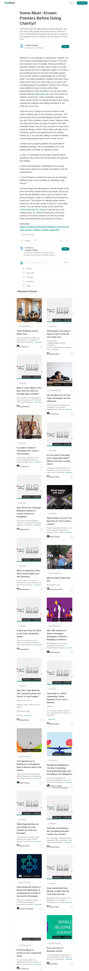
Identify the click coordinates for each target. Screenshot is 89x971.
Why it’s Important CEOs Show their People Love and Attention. (28, 573)
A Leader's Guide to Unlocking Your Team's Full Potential (28, 451)
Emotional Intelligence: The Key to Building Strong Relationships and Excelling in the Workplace (59, 769)
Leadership (52, 326)
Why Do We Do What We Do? (58, 579)
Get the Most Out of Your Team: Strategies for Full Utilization (59, 398)
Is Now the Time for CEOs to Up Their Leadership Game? (29, 633)
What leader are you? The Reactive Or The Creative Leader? (59, 521)
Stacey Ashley (54, 354)
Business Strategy (54, 943)
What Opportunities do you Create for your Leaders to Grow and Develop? (28, 828)
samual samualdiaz (26, 909)
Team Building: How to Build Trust (27, 332)
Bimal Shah (53, 964)
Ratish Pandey (54, 537)
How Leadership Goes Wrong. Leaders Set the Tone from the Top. (58, 891)
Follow (65, 46)
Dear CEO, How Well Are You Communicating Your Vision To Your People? (29, 693)
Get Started (82, 3)
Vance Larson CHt (55, 589)
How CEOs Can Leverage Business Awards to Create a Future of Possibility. (29, 512)
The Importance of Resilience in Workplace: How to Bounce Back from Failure (29, 765)
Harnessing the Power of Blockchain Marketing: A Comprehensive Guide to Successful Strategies (28, 891)
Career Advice (53, 760)
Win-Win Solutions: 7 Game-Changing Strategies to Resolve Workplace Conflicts (57, 635)
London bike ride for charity (32, 209)
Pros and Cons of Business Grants (55, 949)
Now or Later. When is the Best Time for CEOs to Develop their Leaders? (29, 391)
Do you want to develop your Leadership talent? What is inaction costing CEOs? (58, 459)
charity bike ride (41, 94)
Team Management (27, 234)
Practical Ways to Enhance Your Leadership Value (29, 953)
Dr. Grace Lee (54, 414)
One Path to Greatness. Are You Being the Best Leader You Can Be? (58, 831)
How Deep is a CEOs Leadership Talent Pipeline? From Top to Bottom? (57, 698)
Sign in (72, 3)
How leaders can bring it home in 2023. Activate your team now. (58, 334)
